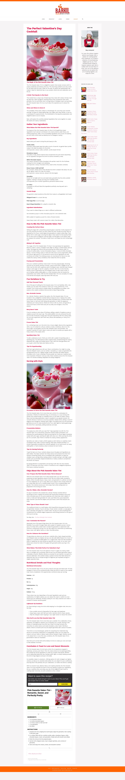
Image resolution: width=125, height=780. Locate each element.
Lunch (60, 19)
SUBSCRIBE (64, 684)
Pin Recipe (61, 707)
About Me (69, 768)
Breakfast (51, 19)
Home (43, 19)
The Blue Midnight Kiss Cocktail (43, 517)
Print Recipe (39, 707)
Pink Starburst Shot (34, 753)
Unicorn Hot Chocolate (32, 758)
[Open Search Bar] (82, 19)
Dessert (76, 19)
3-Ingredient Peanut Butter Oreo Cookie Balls (37, 759)
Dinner (67, 19)
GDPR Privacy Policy (55, 768)
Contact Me (74, 768)
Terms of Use (63, 768)
